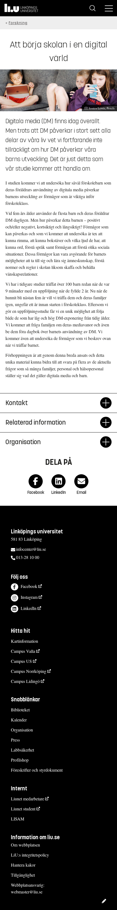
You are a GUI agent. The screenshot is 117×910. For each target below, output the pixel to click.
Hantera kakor (23, 865)
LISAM (17, 819)
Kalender (19, 720)
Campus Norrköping (28, 671)
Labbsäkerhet (22, 750)
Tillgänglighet (23, 875)
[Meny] (109, 8)
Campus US (21, 661)
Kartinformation (24, 641)
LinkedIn (28, 608)
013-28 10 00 (27, 557)
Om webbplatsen (25, 845)
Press (15, 740)
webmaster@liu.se (26, 892)
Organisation (23, 442)
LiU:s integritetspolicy (30, 855)
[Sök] (92, 8)
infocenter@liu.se (31, 549)
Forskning (18, 23)
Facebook (29, 586)
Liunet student (23, 809)
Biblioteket (20, 709)
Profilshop (20, 760)
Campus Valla (23, 651)
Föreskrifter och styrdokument (37, 770)
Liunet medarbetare (27, 798)
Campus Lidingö (25, 681)
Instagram (29, 597)
